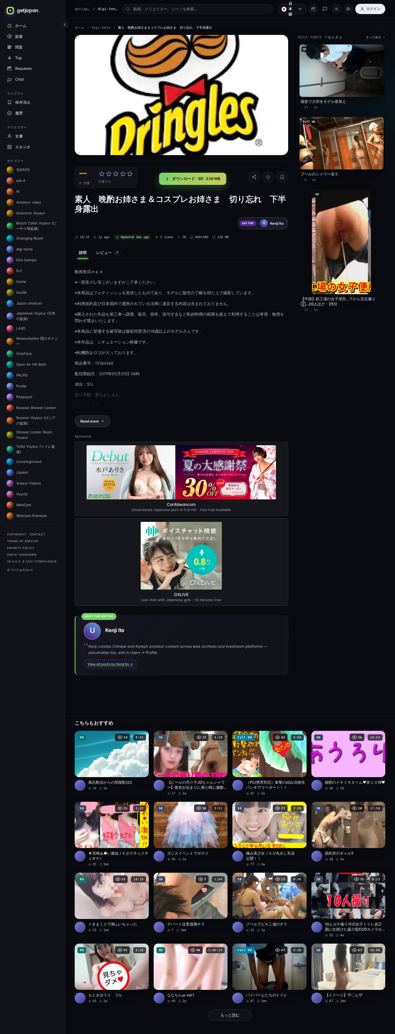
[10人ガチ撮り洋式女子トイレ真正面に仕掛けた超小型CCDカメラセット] (348, 905)
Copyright (16, 534)
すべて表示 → (375, 37)
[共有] (254, 177)
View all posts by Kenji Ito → (110, 664)
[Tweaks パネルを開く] (348, 9)
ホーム (79, 28)
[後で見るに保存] (141, 736)
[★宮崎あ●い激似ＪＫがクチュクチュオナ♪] (112, 834)
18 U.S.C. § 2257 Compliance (32, 561)
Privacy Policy (20, 548)
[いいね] (268, 177)
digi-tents (101, 28)
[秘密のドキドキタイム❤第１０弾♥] (348, 761)
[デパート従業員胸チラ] (191, 902)
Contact (37, 534)
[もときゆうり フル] (112, 973)
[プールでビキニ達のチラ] (269, 902)
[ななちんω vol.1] (191, 973)
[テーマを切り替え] (336, 9)
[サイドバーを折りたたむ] (64, 24)
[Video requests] (313, 9)
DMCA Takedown (22, 555)
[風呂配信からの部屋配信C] (112, 761)
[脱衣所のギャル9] (348, 832)
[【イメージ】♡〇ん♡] (348, 973)
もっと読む (229, 1015)
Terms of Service (22, 541)
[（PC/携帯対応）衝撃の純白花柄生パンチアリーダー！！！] (269, 763)
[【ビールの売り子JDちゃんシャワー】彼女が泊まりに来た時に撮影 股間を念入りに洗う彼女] (191, 763)
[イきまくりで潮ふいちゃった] (112, 902)
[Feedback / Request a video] (325, 9)
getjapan (82, 9)
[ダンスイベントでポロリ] (191, 832)
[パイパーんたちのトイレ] (269, 973)
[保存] (282, 177)
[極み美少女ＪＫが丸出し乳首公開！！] (269, 834)
